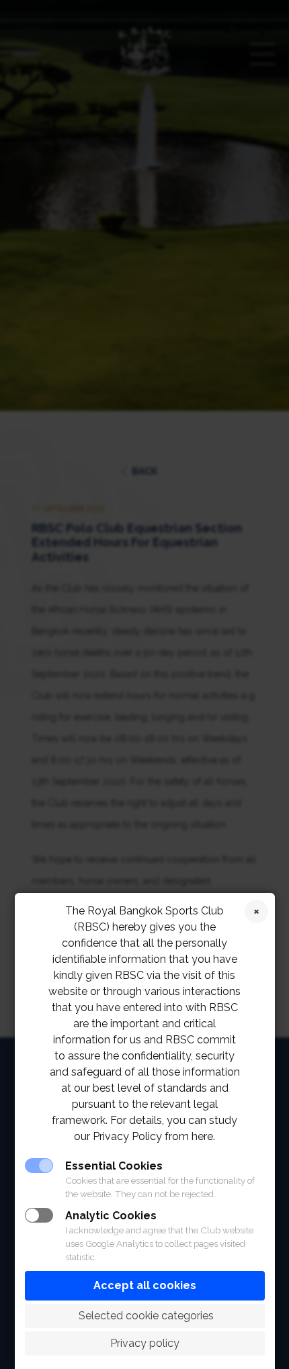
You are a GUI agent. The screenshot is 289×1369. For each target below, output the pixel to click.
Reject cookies (256, 911)
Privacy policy (144, 1343)
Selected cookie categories (145, 1315)
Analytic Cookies (111, 1215)
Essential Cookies (114, 1166)
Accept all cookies (144, 1285)
